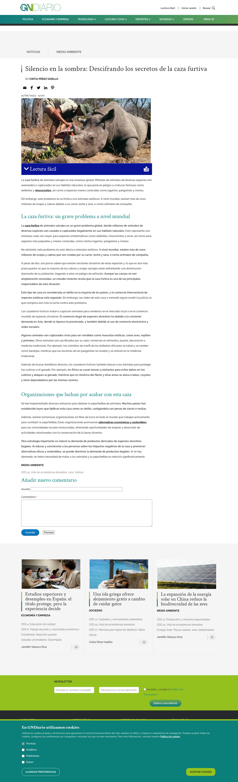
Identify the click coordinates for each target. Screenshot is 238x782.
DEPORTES (142, 19)
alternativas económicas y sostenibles (122, 422)
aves (194, 629)
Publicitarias (32, 755)
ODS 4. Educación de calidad (38, 624)
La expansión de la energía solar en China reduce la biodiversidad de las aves (186, 599)
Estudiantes (28, 634)
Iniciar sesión (188, 8)
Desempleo (55, 639)
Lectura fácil (168, 8)
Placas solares (182, 629)
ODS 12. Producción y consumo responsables (183, 619)
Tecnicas (31, 743)
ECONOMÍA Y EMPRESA (55, 19)
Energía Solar (164, 629)
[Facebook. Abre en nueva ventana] (31, 88)
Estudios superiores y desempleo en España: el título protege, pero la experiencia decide (48, 601)
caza (71, 472)
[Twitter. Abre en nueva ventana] (38, 88)
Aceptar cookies (201, 771)
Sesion (30, 762)
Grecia (92, 634)
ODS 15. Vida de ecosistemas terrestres (44, 472)
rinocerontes (43, 190)
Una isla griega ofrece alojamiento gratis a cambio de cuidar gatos (119, 599)
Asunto (25, 489)
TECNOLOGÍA (86, 19)
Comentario (28, 497)
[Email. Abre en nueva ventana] (24, 88)
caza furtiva (32, 225)
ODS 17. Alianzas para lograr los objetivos (113, 629)
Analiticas (31, 749)
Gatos (141, 629)
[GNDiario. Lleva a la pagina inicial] (40, 7)
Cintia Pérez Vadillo (43, 78)
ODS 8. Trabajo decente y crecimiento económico (50, 629)
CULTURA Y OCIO (115, 19)
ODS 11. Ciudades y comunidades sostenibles (115, 619)
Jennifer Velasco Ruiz (34, 646)
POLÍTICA (28, 19)
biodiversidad (206, 629)
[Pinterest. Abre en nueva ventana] (52, 88)
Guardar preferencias (41, 771)
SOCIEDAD (165, 19)
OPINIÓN (188, 19)
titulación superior (46, 634)
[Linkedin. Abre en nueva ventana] (45, 88)
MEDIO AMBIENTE (69, 52)
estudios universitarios (34, 639)
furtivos (79, 472)
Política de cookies (170, 736)
